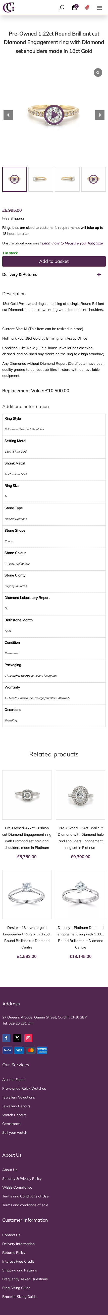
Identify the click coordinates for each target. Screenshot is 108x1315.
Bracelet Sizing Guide (19, 1296)
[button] (99, 115)
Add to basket (54, 261)
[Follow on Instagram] (28, 1038)
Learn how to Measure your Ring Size (72, 243)
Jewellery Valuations (18, 1097)
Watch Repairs (14, 1115)
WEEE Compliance (17, 1187)
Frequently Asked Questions (25, 1279)
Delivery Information (18, 1243)
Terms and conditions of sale (25, 1205)
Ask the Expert (14, 1079)
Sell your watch (14, 1132)
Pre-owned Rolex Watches (24, 1088)
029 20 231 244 (21, 1023)
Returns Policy (13, 1252)
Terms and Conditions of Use (25, 1196)
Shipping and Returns (19, 1270)
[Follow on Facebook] (6, 1038)
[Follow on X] (17, 1038)
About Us (9, 1169)
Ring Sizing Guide (16, 1288)
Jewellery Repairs (16, 1106)
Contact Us (11, 1235)
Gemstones (11, 1123)
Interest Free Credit (18, 1261)
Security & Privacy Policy (21, 1178)
